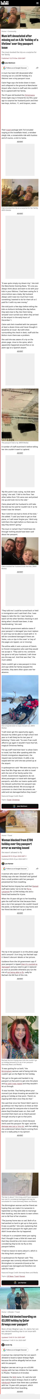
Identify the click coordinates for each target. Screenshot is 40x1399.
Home (4, 31)
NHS (14, 1377)
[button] (37, 68)
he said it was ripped (13, 1083)
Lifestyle (11, 1312)
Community (12, 31)
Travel (9, 800)
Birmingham (7, 1071)
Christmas (16, 800)
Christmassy (30, 95)
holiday (5, 1370)
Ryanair (35, 886)
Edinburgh (6, 1382)
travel (8, 130)
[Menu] (37, 3)
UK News (10, 1276)
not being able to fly (15, 972)
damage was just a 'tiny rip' (13, 1126)
